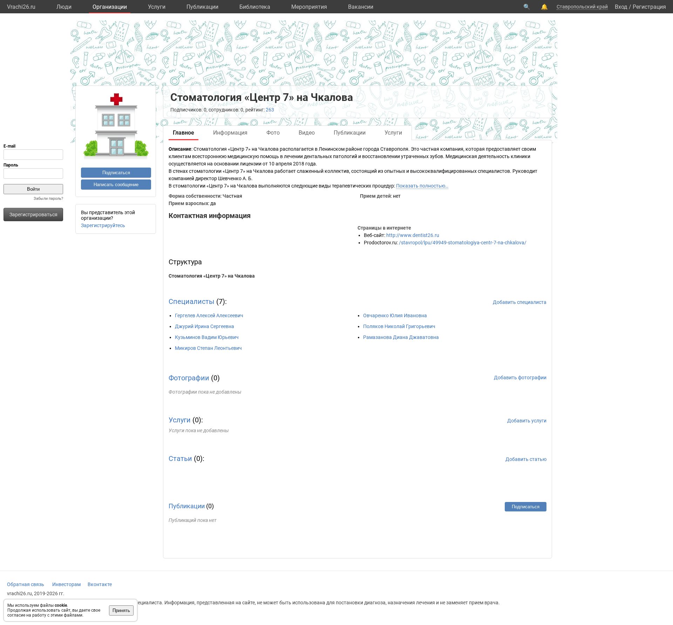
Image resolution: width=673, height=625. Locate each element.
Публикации (202, 7)
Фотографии (189, 378)
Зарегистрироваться (33, 214)
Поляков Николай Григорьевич (399, 326)
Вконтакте (100, 584)
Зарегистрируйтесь (103, 225)
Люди (64, 7)
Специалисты (192, 301)
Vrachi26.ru (21, 7)
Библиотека (254, 7)
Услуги (156, 7)
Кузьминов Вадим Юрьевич (207, 337)
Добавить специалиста (519, 302)
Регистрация (649, 7)
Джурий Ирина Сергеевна (204, 326)
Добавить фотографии (520, 377)
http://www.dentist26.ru (412, 235)
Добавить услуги (526, 420)
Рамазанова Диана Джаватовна (401, 337)
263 (270, 110)
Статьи (180, 458)
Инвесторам (66, 584)
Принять (121, 610)
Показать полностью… (422, 186)
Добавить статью (525, 459)
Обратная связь (25, 584)
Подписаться (116, 172)
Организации (110, 7)
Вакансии (360, 7)
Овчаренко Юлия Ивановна (395, 315)
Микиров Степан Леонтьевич (208, 348)
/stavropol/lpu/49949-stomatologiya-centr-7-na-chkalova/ (462, 242)
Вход (621, 7)
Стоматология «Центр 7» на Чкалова (212, 276)
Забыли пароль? (48, 198)
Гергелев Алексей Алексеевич (209, 315)
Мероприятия (309, 7)
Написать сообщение (116, 184)
